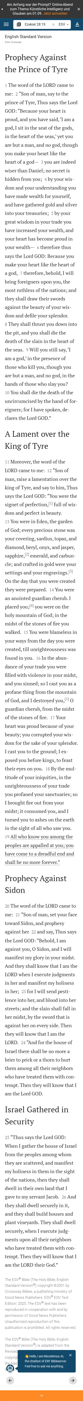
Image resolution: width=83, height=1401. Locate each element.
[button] (79, 9)
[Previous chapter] (10, 1380)
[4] (31, 605)
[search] (37, 24)
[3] (71, 571)
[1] (50, 503)
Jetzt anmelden (55, 13)
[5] (67, 698)
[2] (27, 554)
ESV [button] (62, 24)
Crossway (16, 42)
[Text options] (77, 24)
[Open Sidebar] (41, 1395)
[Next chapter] (73, 1380)
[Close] (70, 1355)
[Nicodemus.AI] (10, 1368)
